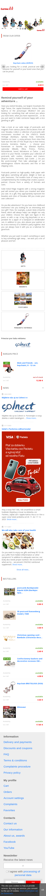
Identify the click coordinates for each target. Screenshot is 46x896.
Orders (8, 791)
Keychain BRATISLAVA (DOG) (30, 683)
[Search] (31, 3)
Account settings (14, 798)
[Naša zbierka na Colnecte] (23, 344)
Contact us (10, 823)
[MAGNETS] (23, 280)
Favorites (9, 810)
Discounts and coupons (18, 748)
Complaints (10, 804)
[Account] (25, 3)
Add (33, 882)
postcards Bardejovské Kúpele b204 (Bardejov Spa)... (27, 590)
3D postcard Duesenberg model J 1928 (28, 612)
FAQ (6, 754)
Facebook (10, 841)
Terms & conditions (15, 760)
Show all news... (23, 569)
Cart (6, 785)
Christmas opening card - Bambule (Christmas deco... (29, 636)
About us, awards (14, 835)
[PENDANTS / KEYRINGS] (23, 321)
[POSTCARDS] (23, 300)
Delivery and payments (18, 742)
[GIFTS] (23, 259)
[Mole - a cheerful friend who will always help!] (23, 22)
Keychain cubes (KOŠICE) (23, 63)
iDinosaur (21, 707)
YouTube (9, 847)
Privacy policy (12, 772)
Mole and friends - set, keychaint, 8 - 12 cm (27, 364)
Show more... (31, 418)
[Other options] (43, 3)
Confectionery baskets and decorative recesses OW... (29, 659)
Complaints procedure (17, 766)
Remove (14, 882)
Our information (13, 829)
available (39, 82)
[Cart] (37, 3)
